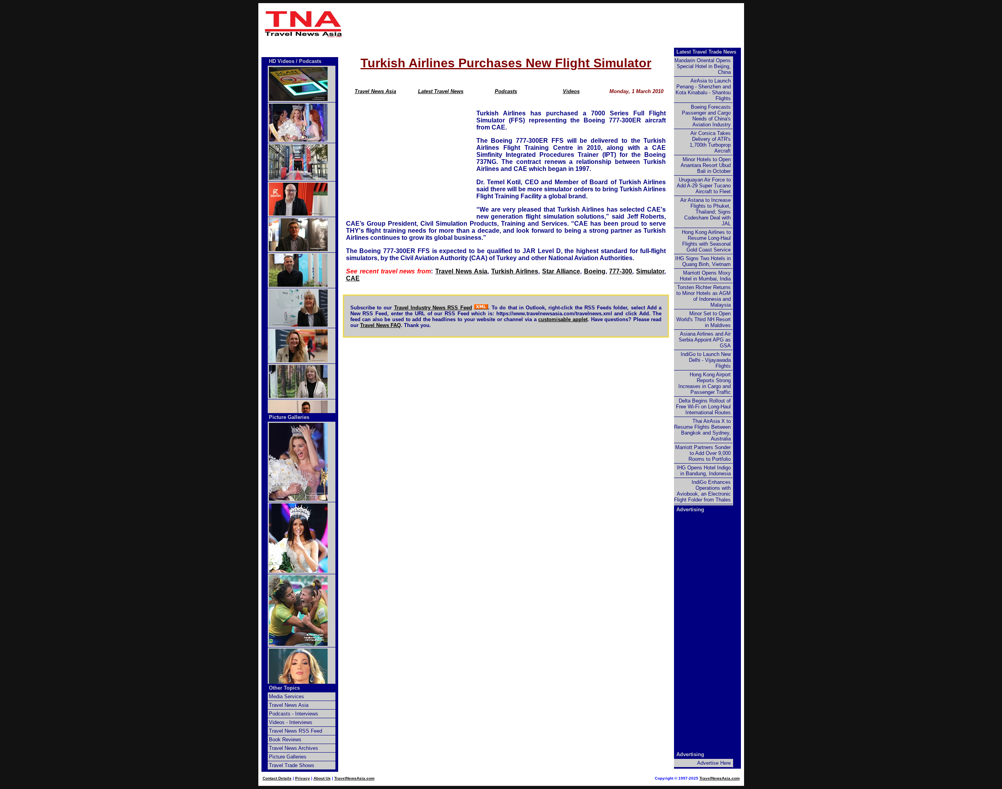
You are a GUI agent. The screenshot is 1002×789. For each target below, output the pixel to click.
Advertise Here (714, 763)
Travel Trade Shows (291, 765)
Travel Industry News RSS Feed (433, 308)
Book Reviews (285, 739)
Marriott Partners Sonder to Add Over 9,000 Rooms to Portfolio (703, 453)
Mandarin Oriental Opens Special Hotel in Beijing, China (702, 66)
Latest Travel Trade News (706, 52)
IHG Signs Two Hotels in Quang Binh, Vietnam (703, 261)
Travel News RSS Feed (295, 731)
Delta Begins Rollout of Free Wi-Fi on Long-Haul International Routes (703, 406)
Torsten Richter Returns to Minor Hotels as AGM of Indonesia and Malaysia (703, 296)
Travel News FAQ (380, 325)
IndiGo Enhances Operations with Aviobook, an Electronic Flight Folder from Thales (702, 491)
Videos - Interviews (290, 722)
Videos (571, 91)
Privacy (302, 778)
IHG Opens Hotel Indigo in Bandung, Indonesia (704, 470)
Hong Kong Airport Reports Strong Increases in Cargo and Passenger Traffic (704, 383)
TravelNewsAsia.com (354, 778)
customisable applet (563, 319)
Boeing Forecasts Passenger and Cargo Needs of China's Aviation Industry (706, 116)
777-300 (620, 271)
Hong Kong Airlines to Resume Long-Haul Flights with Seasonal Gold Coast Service (706, 241)
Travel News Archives (293, 748)
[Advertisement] (544, 23)
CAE (353, 278)
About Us (322, 778)
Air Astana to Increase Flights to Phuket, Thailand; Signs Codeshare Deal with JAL (705, 211)
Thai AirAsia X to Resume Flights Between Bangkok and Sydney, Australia (702, 430)
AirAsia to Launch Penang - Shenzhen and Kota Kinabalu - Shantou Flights (703, 89)
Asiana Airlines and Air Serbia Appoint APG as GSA (705, 340)
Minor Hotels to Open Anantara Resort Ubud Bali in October (706, 165)
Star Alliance (561, 271)
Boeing (595, 271)
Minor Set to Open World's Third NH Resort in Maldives (703, 319)
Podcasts (506, 91)
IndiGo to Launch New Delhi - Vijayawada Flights (706, 360)
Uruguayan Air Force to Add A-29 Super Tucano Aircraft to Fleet (704, 185)
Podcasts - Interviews (293, 714)
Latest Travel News (440, 91)
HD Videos (281, 61)
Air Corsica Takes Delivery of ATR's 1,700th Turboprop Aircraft (710, 142)
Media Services (286, 696)
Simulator (650, 271)
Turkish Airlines (514, 271)
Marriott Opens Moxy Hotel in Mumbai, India (705, 276)
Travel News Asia (375, 91)
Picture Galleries (289, 417)
